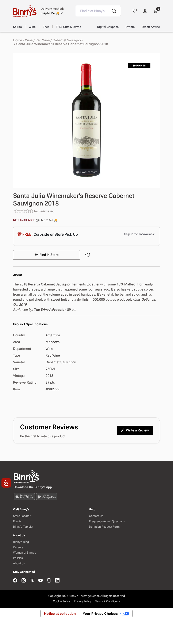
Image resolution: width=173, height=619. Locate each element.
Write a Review (137, 430)
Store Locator (22, 516)
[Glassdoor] (49, 580)
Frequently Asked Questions (107, 521)
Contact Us (96, 516)
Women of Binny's (24, 552)
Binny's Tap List (23, 526)
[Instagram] (24, 580)
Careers (18, 547)
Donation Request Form (104, 526)
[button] (55, 11)
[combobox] (98, 11)
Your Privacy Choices (100, 613)
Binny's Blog (21, 541)
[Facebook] (15, 580)
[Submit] (113, 11)
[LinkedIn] (57, 580)
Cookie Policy (61, 601)
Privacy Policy (82, 601)
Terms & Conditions (107, 601)
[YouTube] (40, 580)
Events (17, 521)
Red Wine (43, 40)
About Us (19, 563)
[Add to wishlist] (88, 255)
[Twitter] (32, 580)
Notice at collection (60, 613)
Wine (28, 40)
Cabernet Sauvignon (68, 40)
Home (17, 40)
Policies (18, 558)
